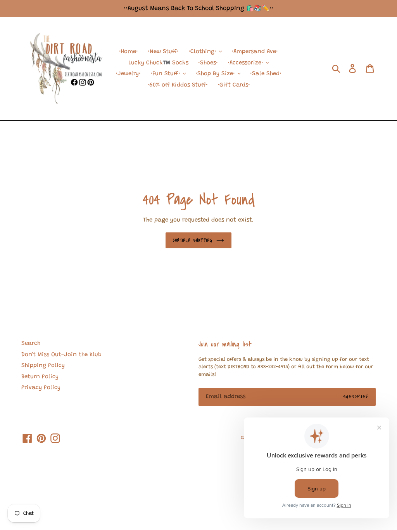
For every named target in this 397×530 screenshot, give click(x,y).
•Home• (128, 52)
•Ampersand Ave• (254, 52)
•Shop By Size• (216, 74)
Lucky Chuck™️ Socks (158, 63)
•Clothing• (203, 52)
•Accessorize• (246, 63)
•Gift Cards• (233, 85)
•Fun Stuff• (166, 74)
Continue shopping (193, 240)
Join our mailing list (225, 344)
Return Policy (40, 377)
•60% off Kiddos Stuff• (177, 85)
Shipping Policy (43, 366)
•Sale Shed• (265, 74)
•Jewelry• (128, 74)
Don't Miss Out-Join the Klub (61, 355)
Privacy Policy (40, 388)
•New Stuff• (163, 52)
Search (30, 343)
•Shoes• (208, 63)
